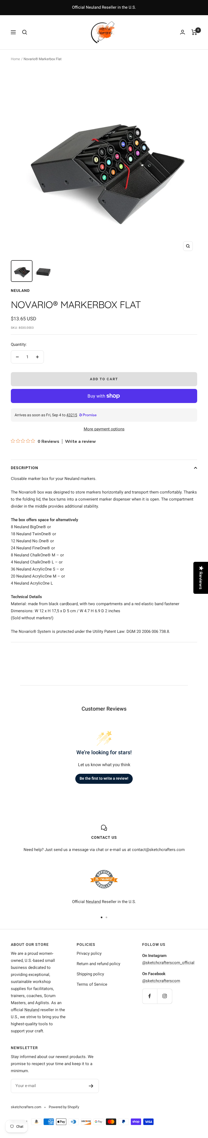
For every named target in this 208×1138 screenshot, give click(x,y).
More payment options (104, 429)
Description (24, 468)
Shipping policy (90, 974)
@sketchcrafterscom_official (168, 962)
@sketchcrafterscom (161, 980)
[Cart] (194, 32)
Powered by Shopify (64, 1107)
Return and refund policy (98, 963)
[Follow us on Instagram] (164, 996)
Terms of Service (92, 984)
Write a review (80, 441)
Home (15, 59)
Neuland (20, 290)
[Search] (24, 32)
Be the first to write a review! (104, 778)
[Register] (91, 1086)
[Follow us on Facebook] (149, 996)
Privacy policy (89, 953)
